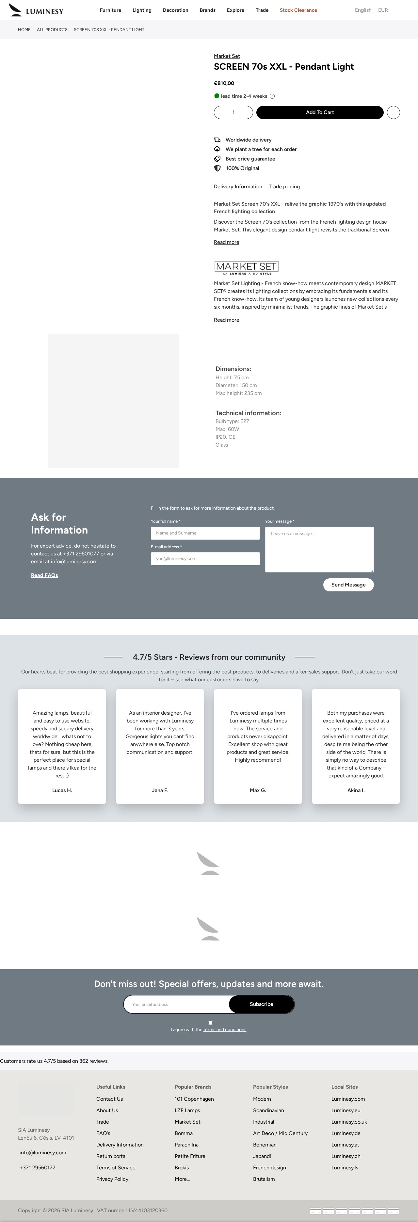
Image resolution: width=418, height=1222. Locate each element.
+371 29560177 (38, 1167)
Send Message (348, 585)
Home (24, 29)
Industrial (263, 1122)
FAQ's (103, 1133)
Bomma (184, 1133)
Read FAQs (44, 575)
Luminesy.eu (346, 1110)
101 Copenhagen (194, 1099)
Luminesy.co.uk (349, 1122)
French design (269, 1167)
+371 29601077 (81, 554)
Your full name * (166, 521)
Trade (262, 10)
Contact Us (109, 1099)
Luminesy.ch (346, 1156)
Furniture (110, 10)
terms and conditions (225, 1029)
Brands (208, 10)
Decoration (175, 10)
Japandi (262, 1156)
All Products (52, 29)
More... (182, 1179)
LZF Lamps (187, 1110)
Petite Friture (190, 1156)
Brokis (182, 1167)
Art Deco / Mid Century (280, 1133)
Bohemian (265, 1145)
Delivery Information (238, 186)
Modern (262, 1099)
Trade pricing (284, 186)
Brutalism (264, 1179)
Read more (226, 242)
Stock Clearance (298, 10)
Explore (235, 10)
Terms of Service (116, 1167)
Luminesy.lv (345, 1167)
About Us (107, 1110)
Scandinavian (268, 1110)
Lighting (142, 10)
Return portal (111, 1156)
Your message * (280, 521)
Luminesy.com (348, 1099)
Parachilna (187, 1145)
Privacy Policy (112, 1179)
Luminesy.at (345, 1145)
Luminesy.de (346, 1133)
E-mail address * (166, 546)
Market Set (188, 1122)
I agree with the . (209, 1029)
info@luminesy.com (74, 561)
